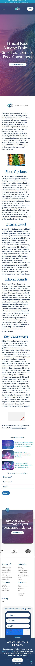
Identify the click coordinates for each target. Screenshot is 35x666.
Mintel (13, 124)
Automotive (21, 569)
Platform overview (6, 567)
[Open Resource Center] (31, 662)
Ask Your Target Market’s (12, 176)
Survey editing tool (6, 570)
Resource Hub (21, 592)
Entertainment (21, 574)
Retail (19, 577)
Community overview (7, 577)
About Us (4, 585)
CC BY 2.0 (13, 397)
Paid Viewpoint (5, 579)
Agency (20, 567)
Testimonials (21, 593)
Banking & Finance (22, 570)
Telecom (20, 579)
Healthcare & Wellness (23, 575)
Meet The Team (5, 586)
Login (30, 9)
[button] (4, 9)
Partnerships (5, 588)
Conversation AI (6, 575)
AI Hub (19, 585)
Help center (20, 588)
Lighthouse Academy (23, 586)
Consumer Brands (22, 572)
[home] (17, 9)
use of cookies (7, 651)
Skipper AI (4, 574)
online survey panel (19, 428)
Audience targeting (6, 569)
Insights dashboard (6, 572)
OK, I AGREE (17, 660)
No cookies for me (17, 663)
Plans (3, 601)
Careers (3, 592)
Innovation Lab (5, 590)
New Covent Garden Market (12, 395)
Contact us (20, 595)
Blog (19, 590)
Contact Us (17, 532)
